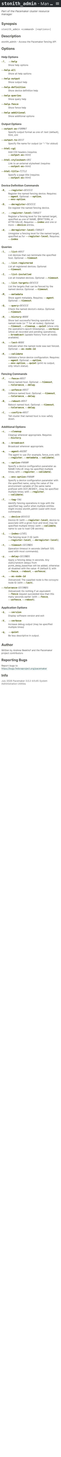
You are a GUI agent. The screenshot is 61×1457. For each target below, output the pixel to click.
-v (2, 516)
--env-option (16, 199)
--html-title (9, 171)
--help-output (10, 78)
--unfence (15, 390)
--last (13, 342)
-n (2, 576)
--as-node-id (27, 349)
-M (2, 294)
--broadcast (16, 334)
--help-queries (11, 95)
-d (2, 230)
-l (2, 251)
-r (2, 212)
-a (2, 451)
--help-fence (9, 104)
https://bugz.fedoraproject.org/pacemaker (24, 668)
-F (2, 378)
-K (2, 354)
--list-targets (19, 282)
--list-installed (20, 274)
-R (2, 190)
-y (2, 556)
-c (2, 431)
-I (2, 274)
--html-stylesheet (13, 160)
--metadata (16, 294)
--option (35, 196)
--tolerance (16, 385)
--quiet (41, 326)
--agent (13, 196)
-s (2, 282)
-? (2, 61)
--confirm (15, 412)
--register (16, 190)
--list (13, 251)
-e (2, 476)
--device (20, 225)
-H (2, 317)
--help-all (8, 70)
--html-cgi (8, 148)
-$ (2, 612)
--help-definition (13, 87)
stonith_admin (27, 3)
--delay (30, 385)
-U (2, 390)
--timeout (31, 258)
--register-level (20, 212)
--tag (12, 499)
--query (14, 305)
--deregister (17, 204)
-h (2, 342)
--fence (14, 378)
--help (13, 61)
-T (2, 499)
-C (2, 412)
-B (2, 401)
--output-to (9, 140)
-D (2, 204)
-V (2, 620)
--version (15, 612)
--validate (16, 354)
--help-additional (13, 112)
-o (2, 462)
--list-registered (21, 263)
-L (2, 263)
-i (2, 533)
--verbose (52, 329)
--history (15, 317)
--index (39, 222)
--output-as (9, 128)
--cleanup (28, 326)
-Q (2, 305)
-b (2, 442)
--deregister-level (21, 230)
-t (2, 545)
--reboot (14, 401)
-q (2, 632)
